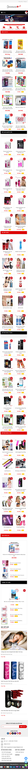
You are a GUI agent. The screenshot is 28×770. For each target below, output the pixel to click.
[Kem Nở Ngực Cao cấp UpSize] (7, 263)
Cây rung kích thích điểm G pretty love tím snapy (20, 490)
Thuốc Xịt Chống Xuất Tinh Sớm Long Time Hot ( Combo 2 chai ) (20, 372)
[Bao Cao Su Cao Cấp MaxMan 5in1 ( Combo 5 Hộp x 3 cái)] (4, 621)
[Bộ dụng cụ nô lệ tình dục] (20, 464)
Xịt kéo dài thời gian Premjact (7, 408)
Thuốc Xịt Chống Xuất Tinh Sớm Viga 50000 (7, 371)
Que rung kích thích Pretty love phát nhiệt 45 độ (7, 509)
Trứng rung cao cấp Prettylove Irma (7, 227)
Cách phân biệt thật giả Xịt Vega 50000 (10, 710)
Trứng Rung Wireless (20, 527)
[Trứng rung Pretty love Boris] (20, 163)
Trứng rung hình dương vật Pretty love (20, 152)
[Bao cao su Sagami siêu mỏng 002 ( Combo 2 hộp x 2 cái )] (4, 615)
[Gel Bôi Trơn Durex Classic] (20, 244)
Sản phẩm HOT (5, 535)
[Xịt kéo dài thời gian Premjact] (7, 401)
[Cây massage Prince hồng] (20, 445)
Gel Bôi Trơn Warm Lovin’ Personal (20, 289)
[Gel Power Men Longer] (7, 300)
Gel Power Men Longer (7, 307)
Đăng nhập (21, 1)
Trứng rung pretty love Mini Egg (7, 170)
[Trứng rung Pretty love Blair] (7, 181)
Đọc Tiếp (3, 656)
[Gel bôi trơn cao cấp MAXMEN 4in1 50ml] (20, 263)
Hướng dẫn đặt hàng (6, 758)
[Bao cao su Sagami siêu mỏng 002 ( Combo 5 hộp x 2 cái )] (20, 119)
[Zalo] (26, 761)
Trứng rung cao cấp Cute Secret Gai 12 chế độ (20, 189)
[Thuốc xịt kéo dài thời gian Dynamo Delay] (7, 345)
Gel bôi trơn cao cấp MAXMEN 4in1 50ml (21, 271)
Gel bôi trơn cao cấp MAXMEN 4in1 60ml (8, 289)
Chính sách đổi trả (6, 756)
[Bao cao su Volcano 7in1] (20, 100)
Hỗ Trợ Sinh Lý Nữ (6, 433)
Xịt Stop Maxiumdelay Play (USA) (20, 408)
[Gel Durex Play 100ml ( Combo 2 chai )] (20, 319)
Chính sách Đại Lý (20, 752)
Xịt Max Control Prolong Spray (20, 352)
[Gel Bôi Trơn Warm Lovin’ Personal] (20, 282)
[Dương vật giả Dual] (7, 482)
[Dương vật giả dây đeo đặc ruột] (20, 501)
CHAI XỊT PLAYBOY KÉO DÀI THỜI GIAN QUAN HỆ (7, 427)
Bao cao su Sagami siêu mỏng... (16, 608)
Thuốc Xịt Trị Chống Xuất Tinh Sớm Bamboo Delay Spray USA (14, 555)
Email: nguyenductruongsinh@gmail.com (13, 747)
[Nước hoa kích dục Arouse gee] (7, 445)
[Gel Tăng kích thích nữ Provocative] (7, 244)
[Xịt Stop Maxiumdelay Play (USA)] (20, 401)
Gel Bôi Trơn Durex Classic (20, 251)
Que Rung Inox (7, 470)
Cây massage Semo (7, 527)
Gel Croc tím (20, 307)
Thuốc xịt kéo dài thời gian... (15, 569)
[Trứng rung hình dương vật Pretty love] (20, 144)
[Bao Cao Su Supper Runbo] (5, 563)
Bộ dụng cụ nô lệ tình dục (20, 470)
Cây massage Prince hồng (20, 452)
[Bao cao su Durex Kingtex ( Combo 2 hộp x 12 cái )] (7, 119)
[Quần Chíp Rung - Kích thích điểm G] (7, 200)
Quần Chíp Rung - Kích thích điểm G (7, 208)
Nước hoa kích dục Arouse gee (7, 452)
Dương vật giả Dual (7, 489)
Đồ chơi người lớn (7, 132)
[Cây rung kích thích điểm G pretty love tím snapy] (20, 482)
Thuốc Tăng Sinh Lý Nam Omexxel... (17, 575)
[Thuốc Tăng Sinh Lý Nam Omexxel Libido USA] (5, 575)
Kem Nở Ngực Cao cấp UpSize (7, 271)
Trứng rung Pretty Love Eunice (20, 208)
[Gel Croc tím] (20, 300)
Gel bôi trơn (5, 232)
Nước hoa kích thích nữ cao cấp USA (10, 681)
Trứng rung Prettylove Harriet (7, 152)
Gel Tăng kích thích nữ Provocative (7, 252)
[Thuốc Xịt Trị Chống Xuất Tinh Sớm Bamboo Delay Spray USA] (14, 547)
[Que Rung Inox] (7, 464)
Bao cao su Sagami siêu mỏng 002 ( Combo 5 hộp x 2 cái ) (20, 127)
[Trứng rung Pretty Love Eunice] (20, 200)
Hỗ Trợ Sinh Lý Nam (7, 332)
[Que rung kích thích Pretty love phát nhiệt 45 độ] (7, 501)
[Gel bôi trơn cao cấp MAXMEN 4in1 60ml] (7, 282)
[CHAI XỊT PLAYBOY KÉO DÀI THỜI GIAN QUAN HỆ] (7, 419)
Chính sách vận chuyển (7, 754)
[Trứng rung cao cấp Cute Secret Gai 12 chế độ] (20, 181)
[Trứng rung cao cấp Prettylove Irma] (7, 219)
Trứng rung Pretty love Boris (20, 170)
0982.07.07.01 (7, 744)
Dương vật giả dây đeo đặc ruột (20, 509)
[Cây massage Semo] (7, 520)
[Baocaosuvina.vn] (14, 6)
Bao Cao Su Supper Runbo (15, 562)
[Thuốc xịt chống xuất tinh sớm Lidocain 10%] (20, 382)
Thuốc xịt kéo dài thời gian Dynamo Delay (7, 352)
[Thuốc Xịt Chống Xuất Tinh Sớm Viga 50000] (7, 363)
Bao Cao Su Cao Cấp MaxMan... (16, 620)
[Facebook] (26, 758)
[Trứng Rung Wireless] (20, 520)
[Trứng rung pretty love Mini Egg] (7, 163)
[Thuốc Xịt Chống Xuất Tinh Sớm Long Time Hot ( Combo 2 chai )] (20, 363)
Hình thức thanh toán (6, 760)
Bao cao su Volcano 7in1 (20, 107)
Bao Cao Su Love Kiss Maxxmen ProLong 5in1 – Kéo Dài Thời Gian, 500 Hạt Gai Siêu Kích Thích (20, 71)
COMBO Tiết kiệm (6, 582)
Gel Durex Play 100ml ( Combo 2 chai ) (20, 327)
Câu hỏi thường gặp (6, 752)
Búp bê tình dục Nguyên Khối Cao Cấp (20, 227)
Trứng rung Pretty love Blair (7, 189)
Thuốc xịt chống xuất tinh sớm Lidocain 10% (20, 390)
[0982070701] (26, 765)
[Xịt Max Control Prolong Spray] (20, 345)
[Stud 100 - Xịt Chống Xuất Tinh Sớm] (20, 419)
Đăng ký (25, 1)
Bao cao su (5, 32)
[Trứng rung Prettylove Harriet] (7, 144)
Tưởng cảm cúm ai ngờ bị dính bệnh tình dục (12, 652)
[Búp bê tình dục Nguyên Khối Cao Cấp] (20, 219)
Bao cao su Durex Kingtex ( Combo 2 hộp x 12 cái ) (7, 126)
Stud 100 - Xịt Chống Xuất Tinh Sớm (20, 427)
